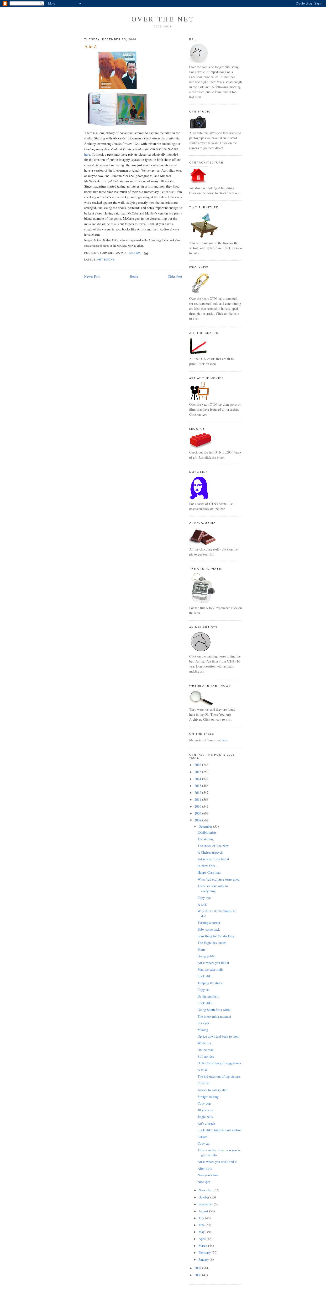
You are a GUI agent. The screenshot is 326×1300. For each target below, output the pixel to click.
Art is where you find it (213, 859)
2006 (198, 1275)
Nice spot (204, 1181)
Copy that (204, 897)
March (203, 1245)
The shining (206, 839)
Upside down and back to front (218, 1036)
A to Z (90, 46)
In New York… (208, 865)
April (203, 1238)
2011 (198, 799)
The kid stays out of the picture (219, 1076)
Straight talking (208, 1096)
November (206, 1190)
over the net (162, 18)
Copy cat (204, 989)
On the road (206, 1049)
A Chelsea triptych (210, 852)
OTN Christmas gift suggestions (219, 1063)
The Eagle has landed (212, 942)
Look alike (205, 976)
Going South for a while (214, 1009)
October (204, 1197)
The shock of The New (213, 845)
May (202, 1231)
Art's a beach (206, 1123)
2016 (198, 764)
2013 (198, 785)
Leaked (202, 1136)
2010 (198, 806)
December (206, 826)
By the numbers (208, 996)
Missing (203, 1029)
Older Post (175, 276)
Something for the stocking (216, 936)
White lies (204, 1043)
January (204, 1259)
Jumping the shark (210, 983)
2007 (198, 1268)
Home (134, 276)
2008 (198, 820)
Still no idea (206, 1056)
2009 (198, 813)
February (205, 1252)
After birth (205, 1168)
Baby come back (209, 929)
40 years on (205, 1110)
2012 (198, 792)
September (206, 1204)
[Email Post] (145, 252)
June (202, 1225)
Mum (201, 949)
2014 (198, 778)
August (204, 1211)
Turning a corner (209, 922)
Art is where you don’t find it (217, 1161)
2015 (198, 772)
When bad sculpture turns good (219, 879)
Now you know (208, 1175)
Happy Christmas (209, 872)
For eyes (203, 1023)
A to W (203, 1069)
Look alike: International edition (220, 1130)
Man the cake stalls (210, 969)
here (87, 154)
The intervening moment (214, 1016)
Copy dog (204, 1103)
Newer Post (92, 276)
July (202, 1218)
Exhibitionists (207, 832)
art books (106, 259)
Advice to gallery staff (212, 1090)
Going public (206, 956)
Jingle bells (205, 1116)
